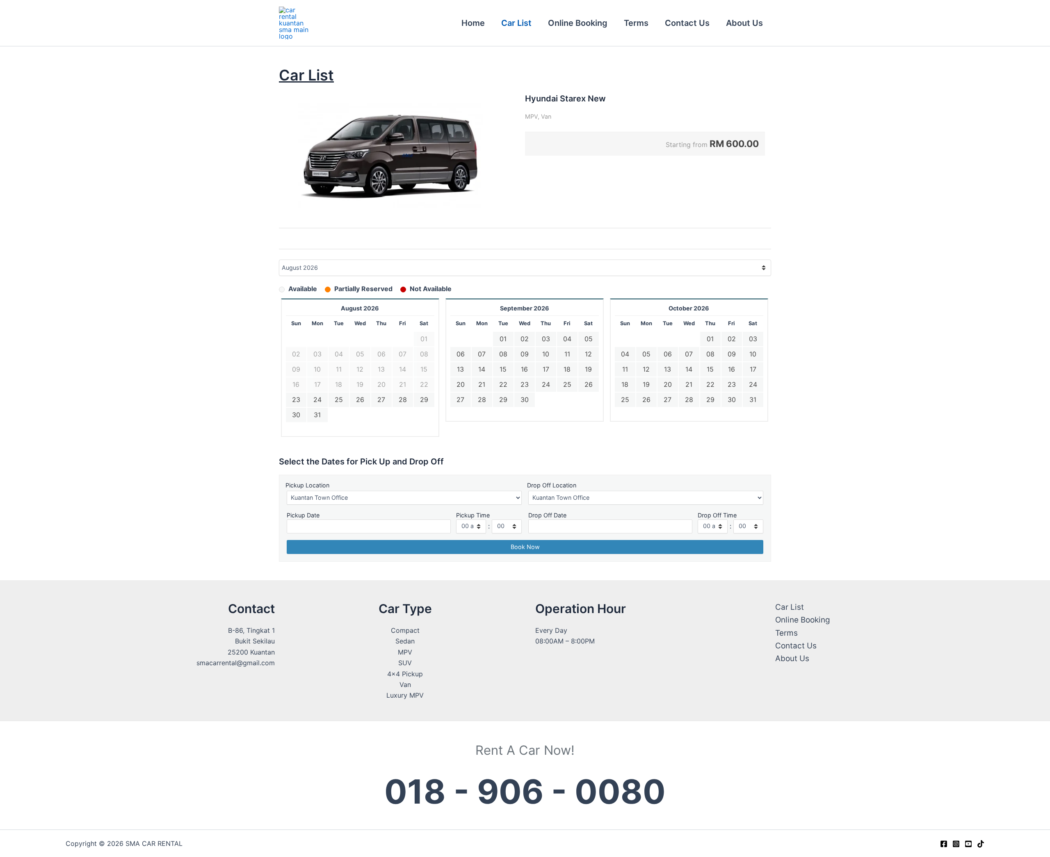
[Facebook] (943, 844)
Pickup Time (473, 515)
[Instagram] (956, 844)
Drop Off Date (547, 515)
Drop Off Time (717, 515)
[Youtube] (968, 844)
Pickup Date (303, 515)
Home (473, 23)
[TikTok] (980, 844)
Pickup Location (307, 485)
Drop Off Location (551, 485)
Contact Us (687, 23)
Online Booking (577, 23)
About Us (744, 23)
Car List (516, 23)
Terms (636, 23)
